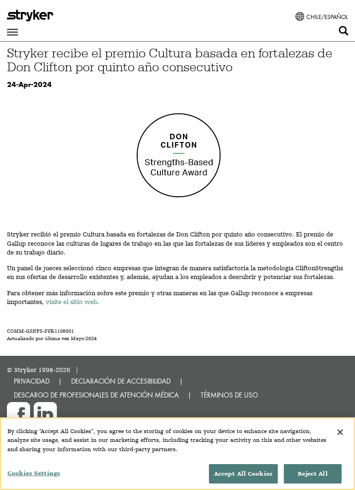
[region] (177, 453)
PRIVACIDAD (31, 381)
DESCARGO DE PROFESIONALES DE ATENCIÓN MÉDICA (96, 395)
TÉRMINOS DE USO (229, 395)
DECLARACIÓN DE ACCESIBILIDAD (121, 381)
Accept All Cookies (243, 473)
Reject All (312, 473)
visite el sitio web (71, 301)
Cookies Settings (33, 473)
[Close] (340, 432)
